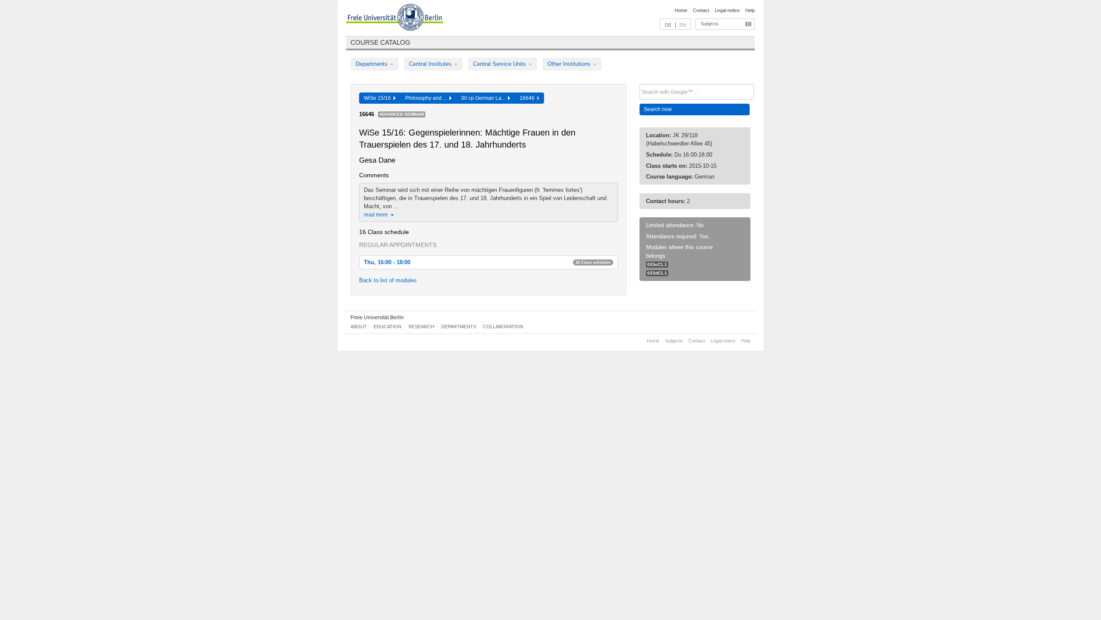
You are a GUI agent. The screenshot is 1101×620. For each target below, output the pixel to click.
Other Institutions (569, 64)
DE (668, 25)
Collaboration (503, 326)
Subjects (710, 23)
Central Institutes (431, 64)
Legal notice (727, 10)
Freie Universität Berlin (377, 318)
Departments (372, 64)
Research (421, 326)
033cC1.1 (657, 264)
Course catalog (380, 42)
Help (750, 10)
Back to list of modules (388, 280)
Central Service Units (500, 64)
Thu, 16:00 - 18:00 (487, 262)
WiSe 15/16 (379, 98)
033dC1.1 (657, 273)
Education (387, 326)
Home (681, 10)
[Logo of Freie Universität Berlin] (394, 18)
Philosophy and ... (427, 98)
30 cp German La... (484, 98)
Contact (701, 10)
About (359, 326)
